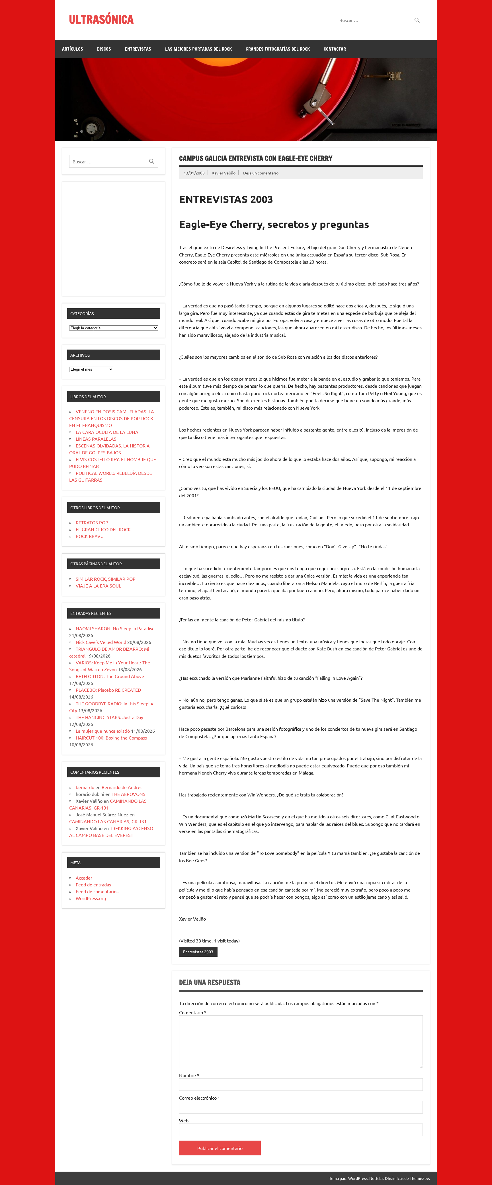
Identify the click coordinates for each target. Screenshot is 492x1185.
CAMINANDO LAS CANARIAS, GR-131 (108, 821)
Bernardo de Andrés (122, 787)
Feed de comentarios (97, 891)
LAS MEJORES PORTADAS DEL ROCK (198, 49)
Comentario (192, 1012)
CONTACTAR (335, 49)
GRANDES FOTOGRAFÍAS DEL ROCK (278, 49)
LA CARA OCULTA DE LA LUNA (107, 432)
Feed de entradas (93, 884)
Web (183, 1120)
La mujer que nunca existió (103, 731)
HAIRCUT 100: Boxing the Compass (111, 737)
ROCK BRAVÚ (90, 536)
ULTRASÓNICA (101, 19)
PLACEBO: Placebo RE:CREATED (108, 690)
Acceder (84, 877)
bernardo (85, 787)
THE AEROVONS (128, 794)
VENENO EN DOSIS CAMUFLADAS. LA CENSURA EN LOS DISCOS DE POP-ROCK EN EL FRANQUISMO (111, 418)
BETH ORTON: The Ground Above (110, 676)
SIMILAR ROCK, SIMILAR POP (106, 579)
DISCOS (104, 49)
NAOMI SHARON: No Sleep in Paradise (115, 628)
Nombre (189, 1075)
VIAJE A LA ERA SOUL (98, 585)
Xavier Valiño (223, 172)
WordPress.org (91, 898)
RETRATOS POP (92, 522)
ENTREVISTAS (138, 49)
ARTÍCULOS (72, 49)
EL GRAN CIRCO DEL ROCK (103, 529)
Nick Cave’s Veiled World (101, 642)
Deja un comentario (260, 172)
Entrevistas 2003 (198, 951)
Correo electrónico (199, 1097)
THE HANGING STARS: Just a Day (109, 717)
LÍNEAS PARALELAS (96, 438)
